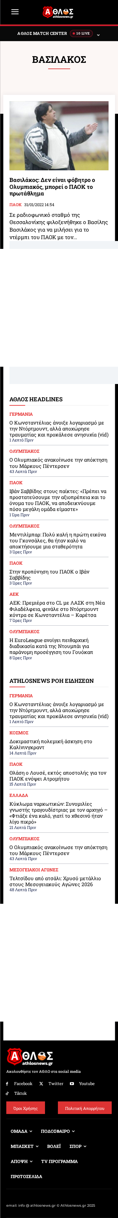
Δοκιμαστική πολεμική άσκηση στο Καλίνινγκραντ (50, 744)
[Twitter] (41, 1084)
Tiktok (20, 1093)
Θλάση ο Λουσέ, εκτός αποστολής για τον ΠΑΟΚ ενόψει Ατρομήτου (57, 775)
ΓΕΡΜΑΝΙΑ (21, 414)
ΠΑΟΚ (15, 204)
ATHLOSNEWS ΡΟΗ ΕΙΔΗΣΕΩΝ (51, 680)
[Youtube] (72, 1084)
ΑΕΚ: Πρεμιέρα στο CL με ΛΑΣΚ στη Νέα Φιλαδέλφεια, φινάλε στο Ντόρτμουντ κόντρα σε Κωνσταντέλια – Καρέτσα (57, 608)
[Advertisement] (59, 308)
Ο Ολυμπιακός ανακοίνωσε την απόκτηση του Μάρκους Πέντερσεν (58, 462)
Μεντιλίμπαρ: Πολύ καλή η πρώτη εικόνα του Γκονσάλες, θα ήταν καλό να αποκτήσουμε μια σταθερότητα (57, 540)
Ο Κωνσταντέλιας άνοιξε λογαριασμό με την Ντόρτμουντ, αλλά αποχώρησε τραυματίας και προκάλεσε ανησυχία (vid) (59, 428)
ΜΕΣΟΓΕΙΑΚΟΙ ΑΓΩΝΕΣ (33, 870)
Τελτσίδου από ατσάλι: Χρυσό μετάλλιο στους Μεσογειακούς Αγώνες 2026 (55, 881)
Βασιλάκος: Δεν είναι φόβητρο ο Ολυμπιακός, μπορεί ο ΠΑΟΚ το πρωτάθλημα (52, 186)
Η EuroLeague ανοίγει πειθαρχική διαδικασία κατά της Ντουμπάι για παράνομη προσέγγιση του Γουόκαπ (51, 646)
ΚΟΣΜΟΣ (18, 733)
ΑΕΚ (14, 594)
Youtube (87, 1083)
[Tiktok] (7, 1093)
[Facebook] (7, 1084)
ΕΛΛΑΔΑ (18, 795)
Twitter (55, 1083)
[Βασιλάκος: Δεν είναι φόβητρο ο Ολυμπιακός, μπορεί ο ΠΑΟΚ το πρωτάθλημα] (59, 135)
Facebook (23, 1083)
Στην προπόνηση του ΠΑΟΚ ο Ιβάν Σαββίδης (49, 574)
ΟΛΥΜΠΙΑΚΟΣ (24, 451)
